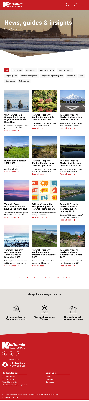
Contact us (50, 382)
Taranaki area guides (9, 382)
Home (6, 29)
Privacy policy (6, 397)
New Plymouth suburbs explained (14, 385)
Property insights (8, 377)
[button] (83, 5)
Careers (49, 377)
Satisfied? (49, 379)
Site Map (16, 397)
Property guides (8, 379)
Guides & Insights (10, 373)
